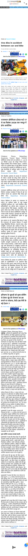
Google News (14, 99)
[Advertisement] (14, 23)
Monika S (5, 51)
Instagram (21, 98)
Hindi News (9, 291)
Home (2, 39)
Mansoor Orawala (7, 128)
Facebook (16, 98)
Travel (8, 116)
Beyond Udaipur (11, 39)
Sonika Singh (6, 306)
